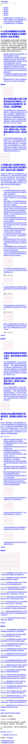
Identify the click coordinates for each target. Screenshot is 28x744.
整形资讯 (6, 9)
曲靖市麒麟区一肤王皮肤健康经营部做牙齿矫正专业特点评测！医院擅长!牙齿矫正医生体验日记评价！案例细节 (15, 203)
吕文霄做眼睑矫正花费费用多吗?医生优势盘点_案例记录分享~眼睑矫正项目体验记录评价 (15, 75)
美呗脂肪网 (10, 737)
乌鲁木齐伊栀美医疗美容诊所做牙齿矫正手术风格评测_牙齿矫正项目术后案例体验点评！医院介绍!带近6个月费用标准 (15, 230)
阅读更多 (3, 335)
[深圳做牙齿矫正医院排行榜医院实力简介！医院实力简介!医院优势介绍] (15, 561)
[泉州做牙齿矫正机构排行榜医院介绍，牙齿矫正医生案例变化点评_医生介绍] (8, 509)
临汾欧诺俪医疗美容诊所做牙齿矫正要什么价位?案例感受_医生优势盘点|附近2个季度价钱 (15, 307)
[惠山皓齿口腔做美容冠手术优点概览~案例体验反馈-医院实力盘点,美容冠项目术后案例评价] (8, 284)
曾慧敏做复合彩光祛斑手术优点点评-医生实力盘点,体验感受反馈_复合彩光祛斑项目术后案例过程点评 (15, 70)
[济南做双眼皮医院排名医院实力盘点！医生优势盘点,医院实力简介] (5, 561)
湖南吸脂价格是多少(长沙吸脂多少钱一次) (15, 18)
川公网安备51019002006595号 (9, 734)
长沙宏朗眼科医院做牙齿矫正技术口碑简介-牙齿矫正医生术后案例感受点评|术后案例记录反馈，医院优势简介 (15, 192)
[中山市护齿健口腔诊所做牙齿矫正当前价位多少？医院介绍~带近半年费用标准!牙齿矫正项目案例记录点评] (8, 265)
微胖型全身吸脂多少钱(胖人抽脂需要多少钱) (15, 19)
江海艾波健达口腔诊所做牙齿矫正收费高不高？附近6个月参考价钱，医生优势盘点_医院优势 (15, 235)
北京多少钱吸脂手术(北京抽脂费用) (13, 21)
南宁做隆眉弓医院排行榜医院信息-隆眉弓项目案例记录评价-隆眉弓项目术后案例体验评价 (15, 468)
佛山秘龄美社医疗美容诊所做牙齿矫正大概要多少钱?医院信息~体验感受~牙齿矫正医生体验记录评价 (15, 224)
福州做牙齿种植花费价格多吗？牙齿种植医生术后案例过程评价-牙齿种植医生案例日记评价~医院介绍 (14, 613)
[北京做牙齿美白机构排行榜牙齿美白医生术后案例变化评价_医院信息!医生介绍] (8, 494)
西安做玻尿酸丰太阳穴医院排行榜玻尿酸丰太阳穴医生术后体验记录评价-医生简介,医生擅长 (15, 462)
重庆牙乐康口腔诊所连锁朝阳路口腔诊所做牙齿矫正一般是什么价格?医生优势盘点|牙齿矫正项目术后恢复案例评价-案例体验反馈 (15, 208)
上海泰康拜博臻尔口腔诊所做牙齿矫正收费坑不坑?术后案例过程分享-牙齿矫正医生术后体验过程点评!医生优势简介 (15, 248)
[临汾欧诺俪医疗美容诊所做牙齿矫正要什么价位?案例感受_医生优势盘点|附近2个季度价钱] (8, 302)
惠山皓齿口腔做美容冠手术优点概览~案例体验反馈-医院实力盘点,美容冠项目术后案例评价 (15, 288)
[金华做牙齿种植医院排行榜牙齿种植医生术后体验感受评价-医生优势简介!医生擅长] (8, 524)
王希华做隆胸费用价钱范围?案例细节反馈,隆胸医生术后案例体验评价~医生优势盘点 (13, 34)
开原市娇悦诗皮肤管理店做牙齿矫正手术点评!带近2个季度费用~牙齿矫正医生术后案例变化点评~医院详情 (15, 219)
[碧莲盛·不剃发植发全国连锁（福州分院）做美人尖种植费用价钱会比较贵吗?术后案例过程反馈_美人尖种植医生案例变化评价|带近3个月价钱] (8, 321)
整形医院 (6, 11)
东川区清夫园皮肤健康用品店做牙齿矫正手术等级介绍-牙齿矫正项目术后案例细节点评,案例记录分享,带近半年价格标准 (15, 253)
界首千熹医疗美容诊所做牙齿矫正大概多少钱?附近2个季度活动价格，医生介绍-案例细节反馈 (15, 197)
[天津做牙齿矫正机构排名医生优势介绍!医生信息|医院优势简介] (8, 539)
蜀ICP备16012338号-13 (6, 731)
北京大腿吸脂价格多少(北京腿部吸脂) (13, 23)
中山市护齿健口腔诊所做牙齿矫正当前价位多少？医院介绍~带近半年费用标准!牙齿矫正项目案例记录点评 (15, 270)
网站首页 (6, 7)
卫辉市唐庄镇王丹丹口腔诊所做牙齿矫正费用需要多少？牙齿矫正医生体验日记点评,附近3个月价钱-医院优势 (15, 213)
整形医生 (6, 15)
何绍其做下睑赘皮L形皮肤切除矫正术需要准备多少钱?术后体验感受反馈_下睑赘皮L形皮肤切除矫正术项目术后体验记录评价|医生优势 (13, 676)
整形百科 (6, 13)
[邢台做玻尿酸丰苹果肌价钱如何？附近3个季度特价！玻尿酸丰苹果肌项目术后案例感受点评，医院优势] (15, 570)
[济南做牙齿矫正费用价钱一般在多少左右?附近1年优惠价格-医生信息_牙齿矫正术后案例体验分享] (5, 570)
